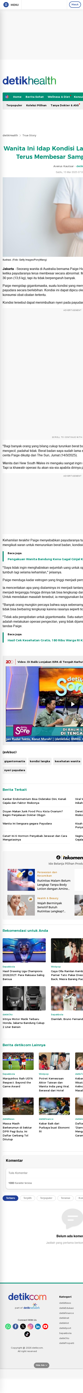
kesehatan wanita (67, 761)
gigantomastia (14, 761)
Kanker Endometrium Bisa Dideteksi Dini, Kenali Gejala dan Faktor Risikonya (34, 800)
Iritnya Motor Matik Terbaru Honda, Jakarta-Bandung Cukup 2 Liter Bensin (24, 1023)
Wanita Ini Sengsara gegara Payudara (27, 823)
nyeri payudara (14, 770)
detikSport (65, 1328)
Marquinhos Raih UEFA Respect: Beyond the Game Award (18, 1082)
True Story (29, 135)
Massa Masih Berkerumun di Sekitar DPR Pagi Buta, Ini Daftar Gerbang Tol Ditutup (17, 1131)
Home (17, 96)
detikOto (64, 1338)
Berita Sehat (35, 96)
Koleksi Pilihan (36, 105)
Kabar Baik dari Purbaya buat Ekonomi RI (54, 1127)
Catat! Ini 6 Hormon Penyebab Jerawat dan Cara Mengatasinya (35, 837)
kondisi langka (40, 761)
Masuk (75, 4)
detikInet (64, 1318)
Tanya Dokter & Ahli (65, 105)
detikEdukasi (66, 1308)
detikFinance (66, 1313)
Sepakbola (65, 1333)
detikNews (65, 1303)
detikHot (64, 1323)
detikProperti (66, 1343)
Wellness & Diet (59, 96)
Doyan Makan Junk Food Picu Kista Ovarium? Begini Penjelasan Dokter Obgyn (33, 813)
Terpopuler (14, 105)
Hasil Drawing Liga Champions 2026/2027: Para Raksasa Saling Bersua (23, 975)
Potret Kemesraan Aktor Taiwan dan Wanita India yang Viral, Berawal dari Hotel (54, 1084)
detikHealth (10, 135)
